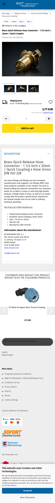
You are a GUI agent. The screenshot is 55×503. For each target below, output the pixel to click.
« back (13, 21)
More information (27, 497)
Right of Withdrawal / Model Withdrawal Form (24, 378)
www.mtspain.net (11, 248)
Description (12, 153)
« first (5, 21)
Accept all (27, 491)
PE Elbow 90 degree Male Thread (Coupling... (27, 307)
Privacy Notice (10, 485)
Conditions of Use (12, 382)
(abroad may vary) (36, 103)
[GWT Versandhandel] (27, 4)
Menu (4, 4)
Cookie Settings (11, 400)
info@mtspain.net (11, 253)
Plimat (7, 395)
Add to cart (27, 128)
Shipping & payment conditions (18, 374)
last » (29, 21)
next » (21, 21)
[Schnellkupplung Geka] (27, 59)
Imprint (8, 391)
